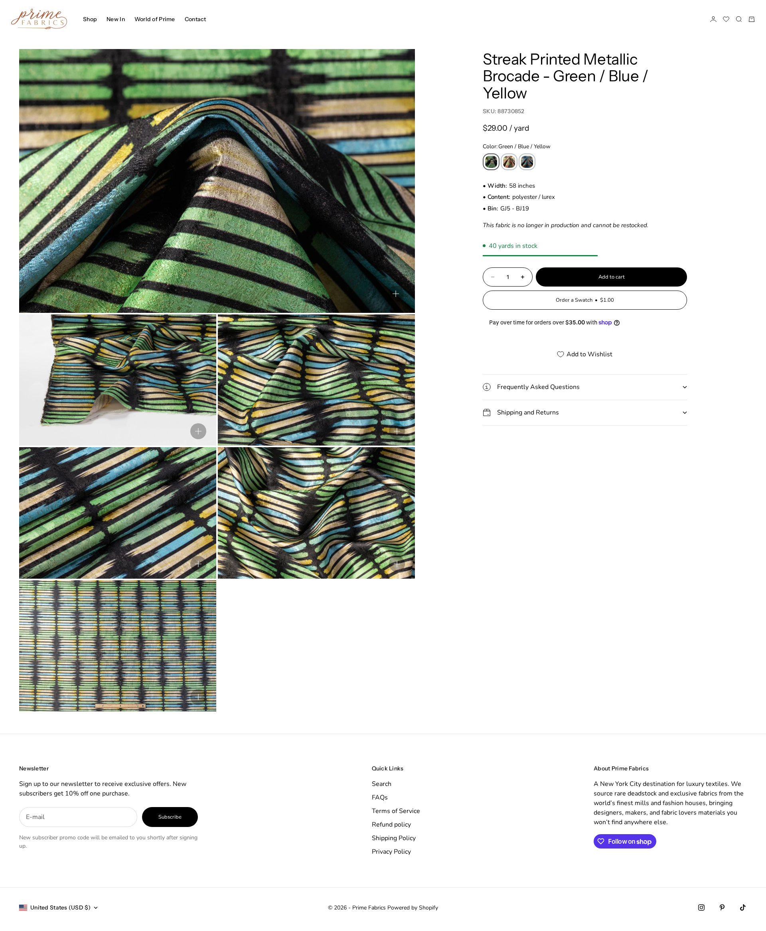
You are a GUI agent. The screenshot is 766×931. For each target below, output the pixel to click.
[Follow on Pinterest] (722, 907)
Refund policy (391, 824)
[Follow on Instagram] (701, 907)
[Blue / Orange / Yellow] (527, 161)
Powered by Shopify (412, 907)
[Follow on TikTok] (743, 907)
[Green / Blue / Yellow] (491, 161)
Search (381, 784)
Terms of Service (396, 811)
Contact (195, 19)
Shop (90, 19)
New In (116, 19)
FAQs (380, 797)
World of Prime (154, 19)
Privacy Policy (391, 851)
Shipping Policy (394, 838)
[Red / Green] (509, 161)
